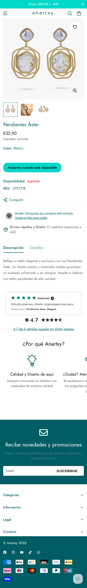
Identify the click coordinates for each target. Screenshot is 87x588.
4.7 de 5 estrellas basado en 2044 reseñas (43, 329)
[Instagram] (13, 552)
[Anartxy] (43, 13)
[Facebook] (5, 552)
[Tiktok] (30, 552)
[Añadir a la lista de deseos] (75, 27)
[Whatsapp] (38, 552)
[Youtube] (21, 552)
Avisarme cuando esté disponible (32, 167)
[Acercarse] (75, 90)
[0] (79, 13)
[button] (43, 303)
